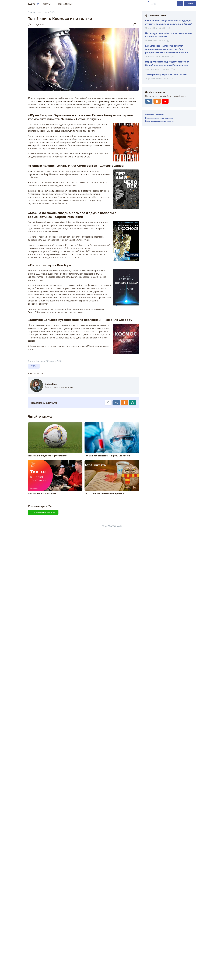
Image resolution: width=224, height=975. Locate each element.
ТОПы (52, 12)
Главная (31, 12)
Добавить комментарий (44, 512)
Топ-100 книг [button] (65, 3)
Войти (190, 3)
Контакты (160, 114)
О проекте (149, 114)
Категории (42, 12)
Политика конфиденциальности (159, 121)
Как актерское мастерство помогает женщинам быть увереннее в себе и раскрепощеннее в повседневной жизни (166, 49)
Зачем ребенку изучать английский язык (166, 74)
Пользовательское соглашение (159, 118)
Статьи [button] (47, 3)
